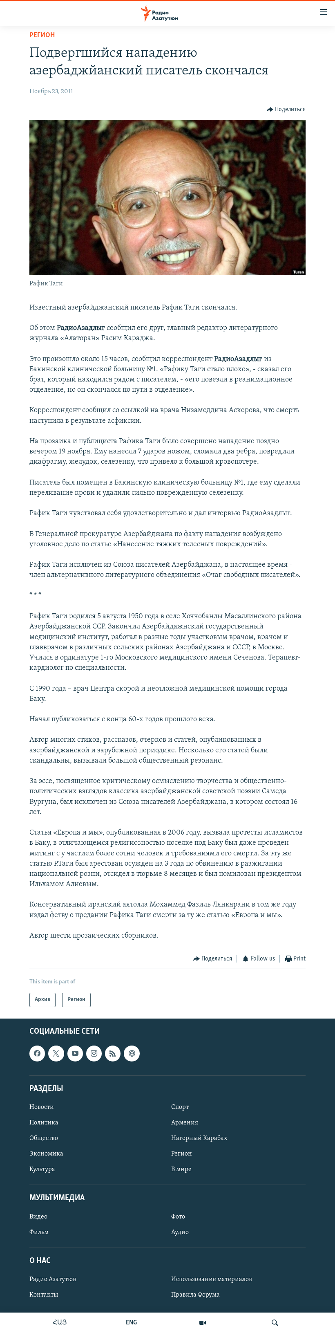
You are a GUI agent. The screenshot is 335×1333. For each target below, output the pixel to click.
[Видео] (202, 1323)
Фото (178, 1216)
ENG (131, 1323)
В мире (181, 1169)
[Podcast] (131, 1053)
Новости (41, 1107)
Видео (38, 1216)
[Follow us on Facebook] (37, 1053)
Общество (43, 1138)
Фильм (39, 1232)
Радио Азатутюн (53, 1279)
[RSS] (113, 1053)
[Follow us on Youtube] (75, 1053)
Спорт (180, 1107)
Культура (42, 1169)
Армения (184, 1123)
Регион (42, 35)
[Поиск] (275, 1323)
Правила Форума (195, 1295)
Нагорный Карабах (199, 1138)
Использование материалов (211, 1279)
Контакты (43, 1295)
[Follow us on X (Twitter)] (56, 1053)
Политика (43, 1123)
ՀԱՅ (60, 1323)
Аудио (180, 1232)
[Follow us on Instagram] (94, 1053)
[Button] (286, 109)
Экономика (46, 1154)
